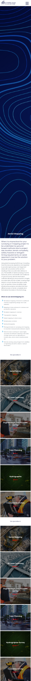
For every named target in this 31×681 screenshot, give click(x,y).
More (15, 374)
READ (15, 540)
